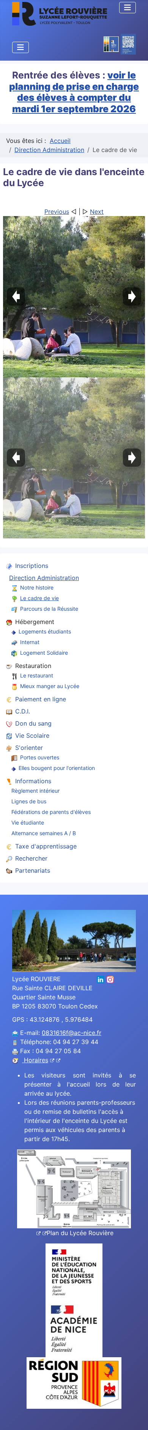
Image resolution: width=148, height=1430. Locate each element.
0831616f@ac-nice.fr (71, 1032)
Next (97, 211)
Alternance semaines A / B (43, 833)
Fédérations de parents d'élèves (51, 812)
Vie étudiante (27, 822)
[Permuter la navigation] (127, 7)
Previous (56, 211)
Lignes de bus (28, 801)
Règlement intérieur (35, 790)
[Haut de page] (135, 1416)
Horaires (35, 1060)
